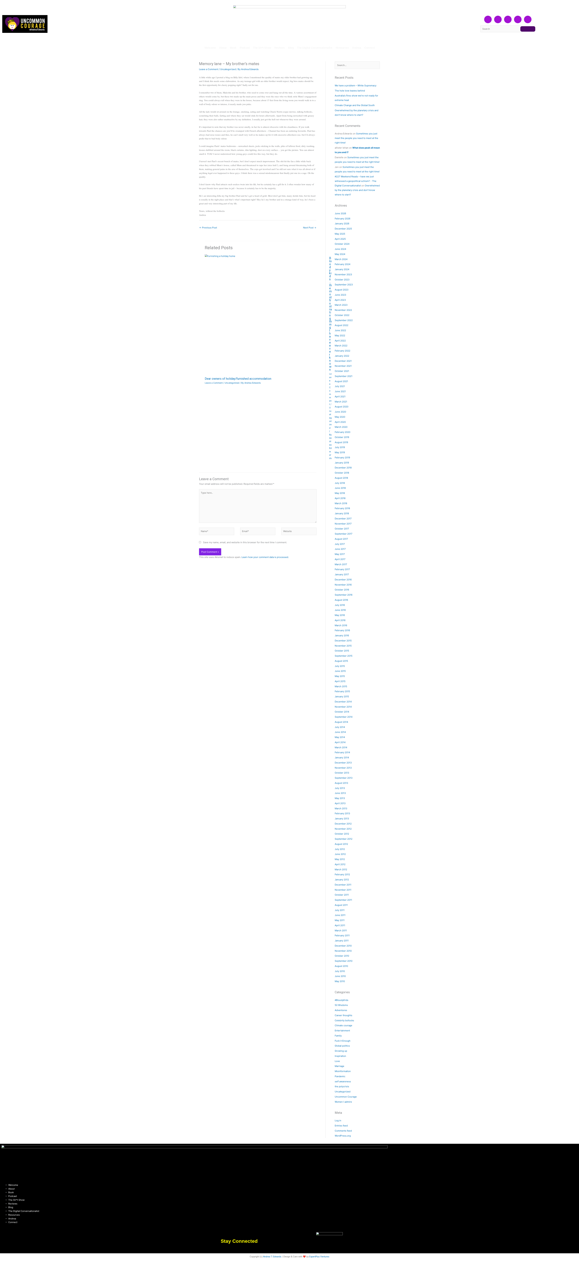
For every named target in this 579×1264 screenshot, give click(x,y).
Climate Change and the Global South (355, 105)
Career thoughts (343, 1015)
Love (337, 1061)
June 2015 (340, 671)
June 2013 (340, 793)
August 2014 (341, 722)
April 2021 (340, 396)
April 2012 (340, 864)
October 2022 (342, 315)
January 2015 (342, 696)
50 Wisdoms (341, 1005)
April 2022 (340, 340)
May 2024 (340, 254)
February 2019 (342, 457)
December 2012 (343, 823)
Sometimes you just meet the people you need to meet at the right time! (356, 138)
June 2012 (340, 854)
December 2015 (343, 640)
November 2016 (343, 584)
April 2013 (340, 803)
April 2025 (340, 238)
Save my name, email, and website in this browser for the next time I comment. (245, 542)
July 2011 (340, 910)
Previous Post (208, 227)
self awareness (343, 1081)
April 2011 (340, 925)
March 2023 (341, 304)
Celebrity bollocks (344, 1020)
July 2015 (340, 666)
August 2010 (341, 966)
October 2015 (342, 650)
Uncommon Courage (346, 1096)
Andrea (356, 47)
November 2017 (343, 523)
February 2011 (342, 935)
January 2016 (342, 635)
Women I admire (343, 1101)
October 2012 (342, 833)
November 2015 (343, 645)
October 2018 (342, 472)
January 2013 (342, 818)
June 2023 (340, 294)
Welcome (210, 47)
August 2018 (341, 477)
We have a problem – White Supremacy (355, 85)
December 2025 (343, 228)
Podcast (245, 47)
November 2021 (343, 365)
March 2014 (341, 747)
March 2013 (341, 808)
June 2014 (340, 732)
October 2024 (342, 243)
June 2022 (340, 330)
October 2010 (342, 955)
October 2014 (342, 711)
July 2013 (340, 788)
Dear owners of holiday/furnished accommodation (238, 378)
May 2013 (340, 798)
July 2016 (340, 605)
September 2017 (343, 533)
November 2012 (343, 828)
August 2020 (341, 406)
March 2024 (341, 259)
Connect (369, 47)
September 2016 (343, 594)
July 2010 (340, 971)
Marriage (339, 1066)
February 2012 (342, 874)
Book (233, 47)
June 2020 (340, 411)
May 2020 (340, 416)
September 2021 (343, 376)
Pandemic (340, 1076)
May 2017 (340, 554)
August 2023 (341, 289)
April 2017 (340, 559)
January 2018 (342, 513)
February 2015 (342, 691)
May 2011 (340, 920)
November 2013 (343, 767)
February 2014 (342, 752)
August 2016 (341, 599)
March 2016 (341, 625)
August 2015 (341, 660)
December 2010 (343, 945)
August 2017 (341, 538)
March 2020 (341, 427)
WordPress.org (343, 1135)
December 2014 (343, 701)
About (223, 47)
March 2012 (341, 869)
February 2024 (342, 264)
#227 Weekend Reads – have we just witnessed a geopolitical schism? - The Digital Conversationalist (355, 181)
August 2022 (341, 325)
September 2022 (344, 320)
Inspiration (340, 1056)
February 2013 (342, 813)
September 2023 (344, 284)
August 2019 (341, 442)
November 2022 (343, 310)
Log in (338, 1120)
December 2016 (343, 579)
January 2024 (342, 269)
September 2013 (344, 777)
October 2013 (342, 772)
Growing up (341, 1050)
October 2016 (342, 589)
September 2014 (344, 716)
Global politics (342, 1045)
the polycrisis (342, 1086)
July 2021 (340, 386)
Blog (291, 47)
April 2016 (340, 620)
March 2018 (341, 503)
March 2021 (341, 401)
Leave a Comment (208, 69)
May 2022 (340, 335)
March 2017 (341, 564)
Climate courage (343, 1025)
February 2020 (342, 432)
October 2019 (342, 437)
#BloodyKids (341, 1000)
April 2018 (340, 498)
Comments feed (343, 1130)
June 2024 (340, 249)
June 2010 (340, 976)
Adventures (341, 1010)
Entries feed (341, 1125)
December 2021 (343, 361)
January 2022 (342, 355)
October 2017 (342, 528)
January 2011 (342, 940)
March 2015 (341, 686)
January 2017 (342, 574)
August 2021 (341, 381)
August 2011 (341, 905)
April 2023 (340, 299)
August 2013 (341, 783)
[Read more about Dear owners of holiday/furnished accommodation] (265, 314)
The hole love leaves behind (350, 90)
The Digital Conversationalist (314, 47)
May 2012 (340, 859)
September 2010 (343, 960)
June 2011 (340, 915)
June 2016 (340, 610)
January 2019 (342, 462)
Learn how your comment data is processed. (265, 557)
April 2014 (340, 742)
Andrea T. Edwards (272, 1256)
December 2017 (343, 518)
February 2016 (342, 630)
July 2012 (340, 849)
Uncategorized (228, 69)
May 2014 (340, 737)
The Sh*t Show (262, 47)
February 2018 (342, 508)
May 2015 (340, 676)
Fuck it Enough (342, 1040)
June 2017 (340, 549)
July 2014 (340, 727)
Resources (342, 47)
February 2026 (342, 218)
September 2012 (343, 838)
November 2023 (343, 274)
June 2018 (340, 488)
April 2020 (340, 422)
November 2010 (343, 950)
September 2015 (343, 655)
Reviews (279, 47)
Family (338, 1035)
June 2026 (340, 213)
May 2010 (340, 981)
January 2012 (342, 879)
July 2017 (340, 544)
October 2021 (342, 371)
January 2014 (342, 757)
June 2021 (340, 391)
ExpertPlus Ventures (319, 1256)
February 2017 (342, 569)
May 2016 (340, 615)
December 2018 (343, 467)
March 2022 (341, 345)
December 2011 (343, 884)
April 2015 (340, 681)
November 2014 (343, 706)
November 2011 (343, 889)
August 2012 (341, 844)
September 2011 (343, 899)
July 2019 (340, 447)
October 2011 (342, 894)
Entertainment (342, 1030)
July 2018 (340, 483)
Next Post (309, 227)
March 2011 (341, 930)
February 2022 (342, 350)
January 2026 (342, 223)
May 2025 (340, 233)
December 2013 (343, 762)
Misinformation (343, 1071)
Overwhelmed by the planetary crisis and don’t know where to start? (357, 190)
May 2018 (340, 493)
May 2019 (340, 452)
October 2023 (342, 279)
